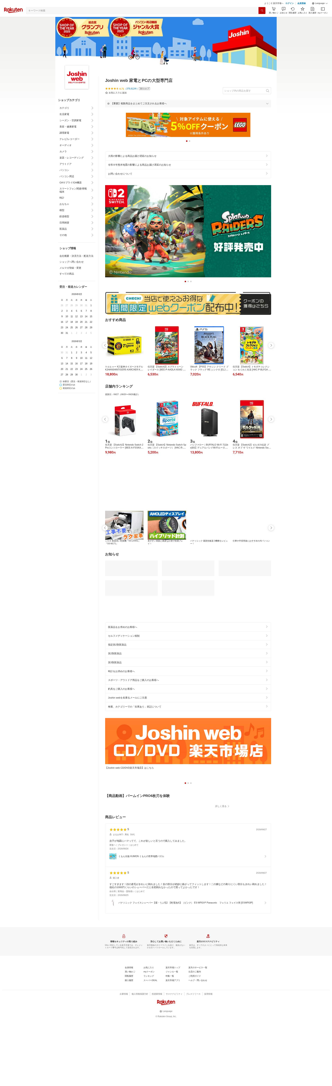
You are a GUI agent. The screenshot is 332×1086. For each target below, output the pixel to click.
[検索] (262, 10)
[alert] (188, 103)
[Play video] (188, 825)
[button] (320, 3)
